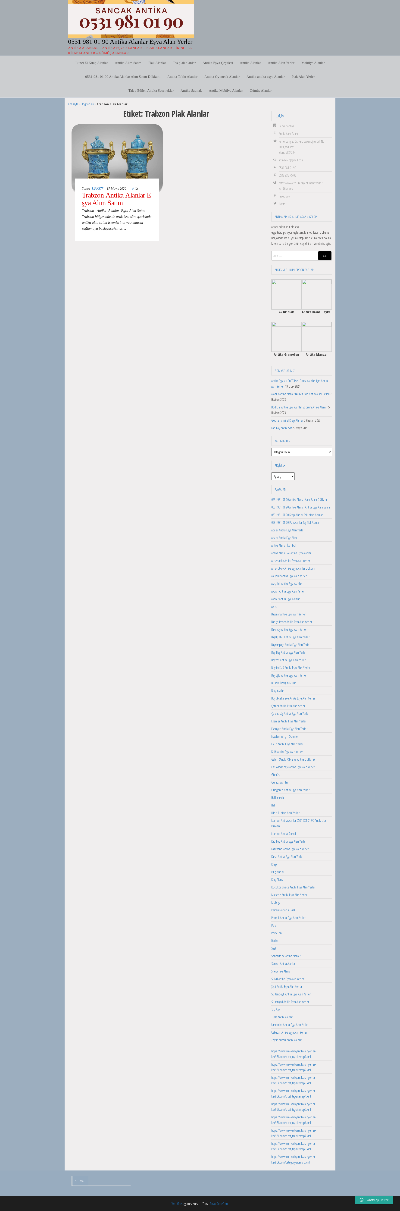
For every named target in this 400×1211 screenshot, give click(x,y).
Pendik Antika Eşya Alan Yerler (288, 917)
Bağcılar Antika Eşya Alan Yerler (288, 614)
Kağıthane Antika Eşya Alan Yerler (290, 849)
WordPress (178, 1203)
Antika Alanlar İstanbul (283, 545)
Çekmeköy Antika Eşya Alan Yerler (290, 713)
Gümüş (275, 774)
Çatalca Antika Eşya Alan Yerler (288, 705)
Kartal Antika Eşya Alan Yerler (287, 856)
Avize (274, 606)
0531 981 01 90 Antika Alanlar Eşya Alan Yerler (130, 41)
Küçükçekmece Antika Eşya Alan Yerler (293, 887)
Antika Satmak (191, 90)
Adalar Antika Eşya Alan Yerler (287, 530)
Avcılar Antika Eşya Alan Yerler (288, 591)
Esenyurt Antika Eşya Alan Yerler (289, 728)
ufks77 (97, 188)
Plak (273, 925)
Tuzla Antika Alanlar (282, 1017)
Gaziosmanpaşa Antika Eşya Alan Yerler (293, 767)
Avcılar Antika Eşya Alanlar (285, 598)
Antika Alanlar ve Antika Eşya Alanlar (291, 553)
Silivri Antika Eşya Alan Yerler (287, 978)
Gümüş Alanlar (261, 90)
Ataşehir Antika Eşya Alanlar (286, 583)
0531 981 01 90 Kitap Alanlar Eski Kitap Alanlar (297, 514)
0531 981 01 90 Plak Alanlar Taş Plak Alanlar (295, 522)
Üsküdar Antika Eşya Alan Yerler (289, 1032)
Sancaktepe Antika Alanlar (285, 956)
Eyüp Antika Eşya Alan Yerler (287, 744)
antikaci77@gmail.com (291, 160)
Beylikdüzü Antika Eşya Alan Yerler (290, 667)
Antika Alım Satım (128, 63)
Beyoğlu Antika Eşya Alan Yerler (289, 675)
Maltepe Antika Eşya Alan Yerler (289, 894)
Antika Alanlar (250, 63)
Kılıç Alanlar (277, 879)
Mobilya (276, 902)
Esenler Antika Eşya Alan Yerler (288, 721)
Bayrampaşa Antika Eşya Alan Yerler (290, 644)
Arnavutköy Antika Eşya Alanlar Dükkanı (293, 568)
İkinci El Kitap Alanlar (91, 63)
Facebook (284, 196)
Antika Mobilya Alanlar (226, 90)
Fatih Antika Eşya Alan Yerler (287, 751)
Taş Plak (275, 1009)
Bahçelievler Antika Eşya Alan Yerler (291, 621)
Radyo (274, 940)
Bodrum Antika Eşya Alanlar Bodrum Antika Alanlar (299, 407)
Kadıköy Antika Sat (281, 428)
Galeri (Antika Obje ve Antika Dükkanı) (293, 759)
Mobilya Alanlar (313, 63)
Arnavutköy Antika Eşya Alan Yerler (290, 560)
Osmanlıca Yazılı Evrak (283, 910)
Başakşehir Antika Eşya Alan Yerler (290, 637)
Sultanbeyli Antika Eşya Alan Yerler (291, 994)
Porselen (276, 933)
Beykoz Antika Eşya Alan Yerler (288, 660)
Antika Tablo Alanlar (182, 76)
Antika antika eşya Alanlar (266, 76)
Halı (273, 805)
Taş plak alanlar (184, 63)
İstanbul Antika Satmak (283, 833)
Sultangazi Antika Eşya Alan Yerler (290, 1001)
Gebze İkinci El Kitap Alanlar (287, 420)
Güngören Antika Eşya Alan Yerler (290, 789)
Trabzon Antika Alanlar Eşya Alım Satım (116, 199)
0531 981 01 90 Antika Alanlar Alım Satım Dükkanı (122, 76)
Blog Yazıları (87, 104)
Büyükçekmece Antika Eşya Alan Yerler (293, 698)
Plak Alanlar (157, 63)
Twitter (282, 203)
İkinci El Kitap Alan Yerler (285, 812)
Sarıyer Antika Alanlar (283, 963)
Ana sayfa (73, 104)
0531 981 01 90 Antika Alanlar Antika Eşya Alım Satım (300, 507)
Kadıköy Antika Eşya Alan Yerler (288, 841)
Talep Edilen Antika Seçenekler (151, 90)
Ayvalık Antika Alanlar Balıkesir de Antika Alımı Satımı (300, 394)
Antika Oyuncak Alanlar (222, 76)
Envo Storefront (219, 1203)
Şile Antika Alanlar (281, 971)
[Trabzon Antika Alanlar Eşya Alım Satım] (117, 157)
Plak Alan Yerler (303, 76)
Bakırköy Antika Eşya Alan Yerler (289, 629)
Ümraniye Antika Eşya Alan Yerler (290, 1024)
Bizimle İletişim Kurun (284, 683)
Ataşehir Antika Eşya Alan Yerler (289, 576)
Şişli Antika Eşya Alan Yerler (286, 986)
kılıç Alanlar (277, 871)
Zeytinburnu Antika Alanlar (286, 1040)
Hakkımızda (277, 797)
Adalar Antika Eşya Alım (284, 537)
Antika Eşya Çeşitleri (218, 63)
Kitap (274, 864)
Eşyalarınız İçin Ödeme (284, 736)
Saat (273, 948)
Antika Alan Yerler (281, 63)
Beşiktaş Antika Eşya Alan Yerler (288, 652)
